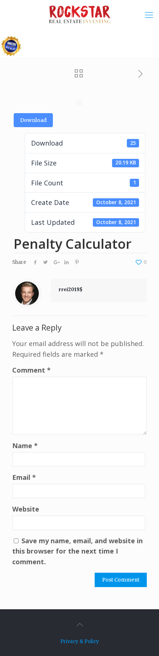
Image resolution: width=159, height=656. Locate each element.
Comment (31, 370)
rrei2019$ (70, 289)
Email (24, 477)
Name (25, 445)
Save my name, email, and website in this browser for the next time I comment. (77, 551)
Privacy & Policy (79, 641)
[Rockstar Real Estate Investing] (79, 15)
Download (33, 120)
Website (25, 509)
